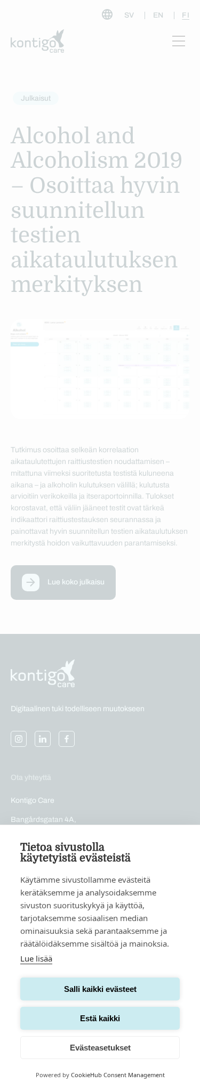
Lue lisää (36, 958)
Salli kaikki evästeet (100, 989)
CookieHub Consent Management (118, 1075)
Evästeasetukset (100, 1047)
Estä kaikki (100, 1018)
